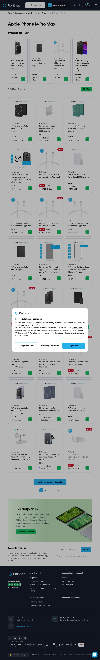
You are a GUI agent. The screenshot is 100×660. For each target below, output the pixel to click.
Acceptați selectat (26, 346)
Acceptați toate (74, 346)
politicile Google (77, 328)
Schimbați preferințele (50, 346)
